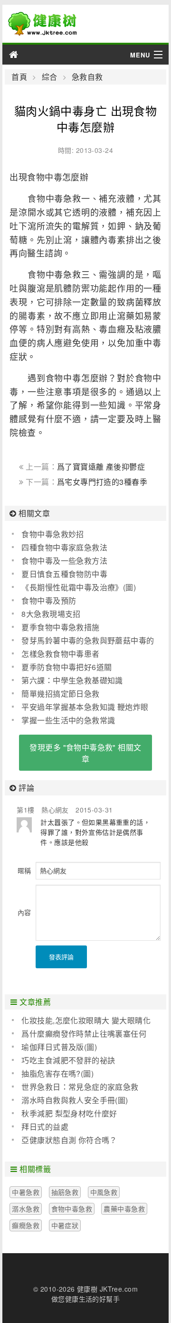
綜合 (49, 77)
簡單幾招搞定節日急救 (60, 693)
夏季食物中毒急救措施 (60, 627)
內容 (24, 912)
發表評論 (61, 956)
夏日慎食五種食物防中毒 (64, 573)
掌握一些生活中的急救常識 (68, 720)
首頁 (19, 77)
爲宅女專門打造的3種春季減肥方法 (83, 486)
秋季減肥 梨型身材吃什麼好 (69, 1113)
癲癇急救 (25, 1225)
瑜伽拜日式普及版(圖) (59, 1046)
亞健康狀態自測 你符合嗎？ (69, 1139)
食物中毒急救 (72, 1208)
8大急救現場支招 (50, 613)
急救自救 (87, 77)
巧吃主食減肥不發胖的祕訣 (68, 1060)
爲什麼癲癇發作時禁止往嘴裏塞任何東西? (79, 1034)
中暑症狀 (65, 1225)
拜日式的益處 (44, 1126)
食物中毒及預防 (48, 600)
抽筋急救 (65, 1192)
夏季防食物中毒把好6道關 (66, 667)
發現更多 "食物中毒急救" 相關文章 (85, 753)
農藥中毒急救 (124, 1208)
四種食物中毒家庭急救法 (64, 547)
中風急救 (104, 1192)
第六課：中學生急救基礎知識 (72, 680)
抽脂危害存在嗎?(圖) (57, 1073)
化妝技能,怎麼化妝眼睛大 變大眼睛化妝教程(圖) (81, 1020)
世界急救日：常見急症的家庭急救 (79, 1086)
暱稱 (24, 870)
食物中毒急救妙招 (52, 534)
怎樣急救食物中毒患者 (60, 653)
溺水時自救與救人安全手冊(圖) (74, 1100)
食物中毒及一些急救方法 (64, 560)
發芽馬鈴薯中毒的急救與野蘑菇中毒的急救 (83, 640)
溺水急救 (25, 1208)
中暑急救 (25, 1192)
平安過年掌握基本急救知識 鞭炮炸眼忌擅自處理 (80, 707)
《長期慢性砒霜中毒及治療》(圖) (78, 587)
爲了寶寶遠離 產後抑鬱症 (101, 466)
